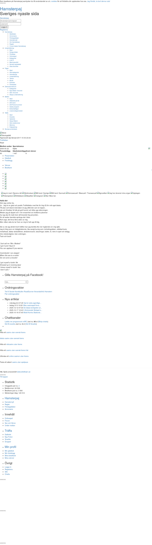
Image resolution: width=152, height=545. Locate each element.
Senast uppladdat (15, 64)
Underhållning (9, 48)
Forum (7, 420)
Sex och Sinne (10, 423)
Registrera (9, 469)
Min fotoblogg (10, 453)
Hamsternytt (13, 40)
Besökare (8, 167)
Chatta (7, 474)
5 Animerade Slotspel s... (33, 310)
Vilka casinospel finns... (31, 305)
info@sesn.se (97, 477)
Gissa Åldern (14, 121)
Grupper (8, 441)
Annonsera (13, 36)
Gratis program (14, 107)
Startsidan (13, 34)
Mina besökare (10, 455)
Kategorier (13, 58)
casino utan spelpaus (20, 362)
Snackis (12, 117)
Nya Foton (9, 437)
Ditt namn (13, 103)
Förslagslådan (14, 38)
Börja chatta (43, 321)
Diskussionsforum (10, 86)
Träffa (6, 113)
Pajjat (6, 68)
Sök (6, 471)
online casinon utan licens (18, 356)
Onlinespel (13, 56)
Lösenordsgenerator (16, 111)
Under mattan (10, 425)
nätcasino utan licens (14, 344)
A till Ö (12, 60)
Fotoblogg (8, 160)
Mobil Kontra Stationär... (33, 312)
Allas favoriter (14, 66)
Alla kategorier (14, 72)
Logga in (8, 467)
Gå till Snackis (31, 324)
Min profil (10, 447)
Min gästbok (9, 451)
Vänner (7, 165)
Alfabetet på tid (14, 101)
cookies (54, 1)
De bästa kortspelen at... (33, 307)
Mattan (7, 97)
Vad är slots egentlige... (32, 303)
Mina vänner (9, 458)
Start (11, 50)
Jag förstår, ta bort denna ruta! (98, 1)
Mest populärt (14, 62)
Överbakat (13, 84)
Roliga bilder (14, 52)
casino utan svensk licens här (17, 350)
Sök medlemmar (15, 123)
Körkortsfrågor (14, 109)
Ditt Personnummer (16, 105)
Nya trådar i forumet (16, 91)
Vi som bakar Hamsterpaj (18, 46)
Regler (12, 44)
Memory (12, 125)
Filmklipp (12, 54)
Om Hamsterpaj (15, 42)
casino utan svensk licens (15, 332)
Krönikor (12, 82)
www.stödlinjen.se (23, 372)
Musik (11, 80)
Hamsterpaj (8, 32)
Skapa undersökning (16, 95)
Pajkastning (13, 127)
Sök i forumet (14, 93)
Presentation (9, 155)
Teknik (12, 78)
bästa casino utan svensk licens (12, 338)
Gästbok (8, 158)
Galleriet (12, 119)
